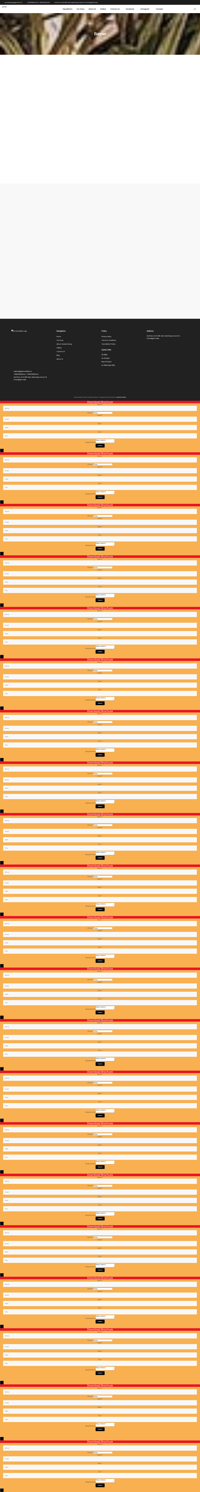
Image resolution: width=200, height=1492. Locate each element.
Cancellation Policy (108, 344)
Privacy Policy (106, 336)
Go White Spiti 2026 (108, 365)
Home (59, 336)
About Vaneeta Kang (64, 344)
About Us (60, 359)
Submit (100, 445)
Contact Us (61, 351)
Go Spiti (104, 355)
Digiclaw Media (121, 397)
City (100, 432)
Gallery (59, 348)
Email (100, 415)
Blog (58, 355)
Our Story (60, 340)
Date (100, 424)
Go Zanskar (106, 358)
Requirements (90, 442)
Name (100, 404)
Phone (90, 413)
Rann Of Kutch (106, 362)
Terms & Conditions (109, 340)
